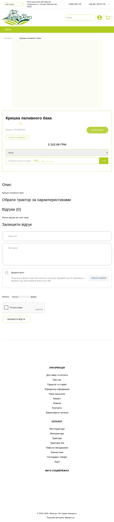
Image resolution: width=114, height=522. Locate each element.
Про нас (57, 379)
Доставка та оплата (57, 375)
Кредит (57, 398)
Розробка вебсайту (55, 517)
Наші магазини (57, 394)
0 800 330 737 (75, 4)
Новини (57, 403)
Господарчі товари (57, 457)
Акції (57, 461)
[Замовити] (108, 17)
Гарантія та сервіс (57, 384)
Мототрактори (57, 429)
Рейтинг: (6, 297)
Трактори (57, 438)
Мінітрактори (57, 433)
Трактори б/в (57, 443)
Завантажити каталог (57, 412)
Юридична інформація (57, 389)
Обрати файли (98, 278)
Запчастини (57, 452)
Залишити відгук (16, 319)
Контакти (57, 408)
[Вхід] (100, 17)
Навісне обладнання (57, 447)
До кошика (97, 130)
